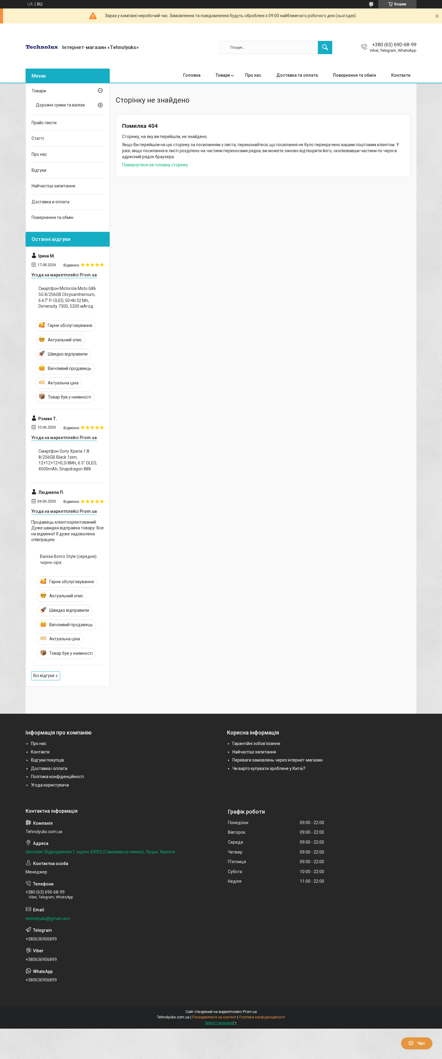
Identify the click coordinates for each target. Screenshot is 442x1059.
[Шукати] (325, 47)
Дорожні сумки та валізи (60, 105)
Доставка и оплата (50, 201)
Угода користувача (50, 785)
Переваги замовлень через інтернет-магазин (277, 760)
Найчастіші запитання (53, 185)
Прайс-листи (44, 122)
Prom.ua (250, 1012)
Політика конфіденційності (57, 776)
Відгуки (39, 170)
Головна (192, 75)
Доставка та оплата (297, 75)
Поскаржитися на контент (214, 1017)
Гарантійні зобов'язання (256, 743)
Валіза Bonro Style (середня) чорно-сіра (68, 559)
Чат (421, 1043)
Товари (223, 75)
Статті (38, 138)
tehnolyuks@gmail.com (48, 918)
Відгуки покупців (47, 760)
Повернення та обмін (354, 75)
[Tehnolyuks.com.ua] (42, 47)
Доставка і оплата (49, 768)
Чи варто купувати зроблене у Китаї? (268, 768)
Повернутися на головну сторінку (155, 164)
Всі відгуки (43, 675)
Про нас (253, 75)
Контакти (400, 75)
